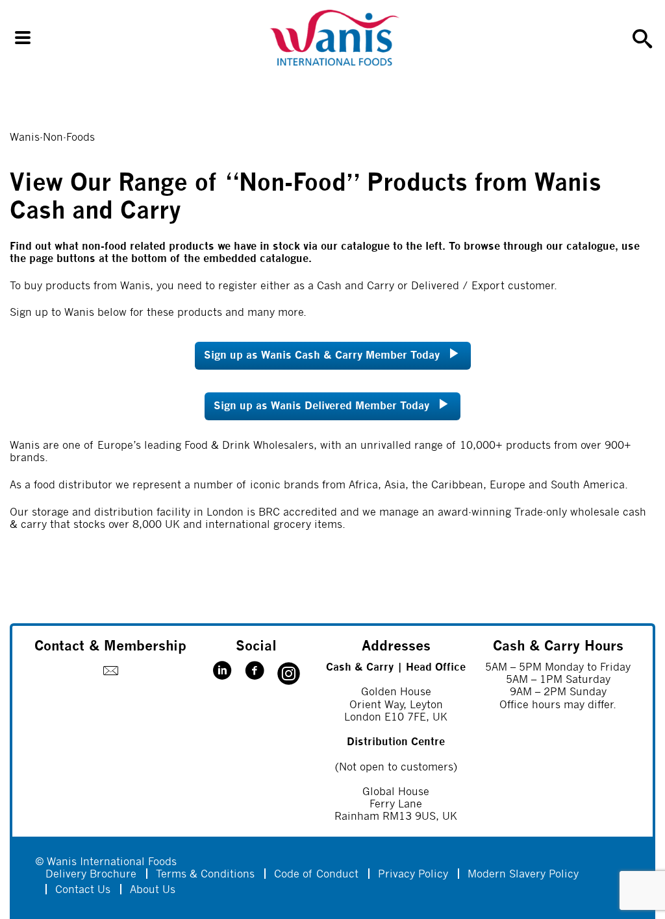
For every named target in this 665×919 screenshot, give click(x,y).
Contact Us (82, 890)
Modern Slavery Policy (523, 874)
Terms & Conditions (205, 874)
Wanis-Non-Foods (52, 138)
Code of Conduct (316, 874)
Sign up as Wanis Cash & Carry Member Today (322, 356)
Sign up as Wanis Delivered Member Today (321, 406)
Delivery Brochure (90, 874)
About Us (152, 890)
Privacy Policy (413, 874)
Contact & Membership (110, 647)
